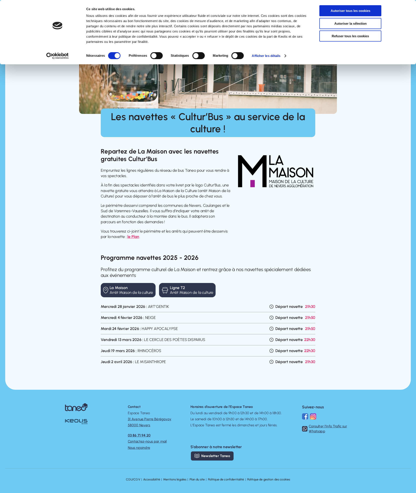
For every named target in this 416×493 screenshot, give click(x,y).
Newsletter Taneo (215, 456)
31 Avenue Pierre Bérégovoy (149, 419)
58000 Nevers (139, 425)
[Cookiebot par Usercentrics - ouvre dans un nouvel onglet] (57, 56)
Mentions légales (174, 479)
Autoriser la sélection (350, 23)
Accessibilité (151, 479)
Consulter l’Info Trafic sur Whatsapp (328, 428)
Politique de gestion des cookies (268, 479)
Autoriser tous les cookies (350, 11)
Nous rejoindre (139, 448)
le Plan (133, 236)
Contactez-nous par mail (147, 441)
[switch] (156, 55)
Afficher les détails (266, 56)
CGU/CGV (133, 479)
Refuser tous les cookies (350, 36)
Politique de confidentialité (226, 479)
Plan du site (197, 479)
